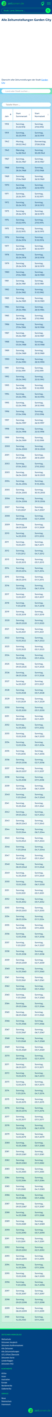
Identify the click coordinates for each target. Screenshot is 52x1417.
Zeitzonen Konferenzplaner (12, 1345)
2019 (7, 611)
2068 (7, 1038)
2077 (7, 1116)
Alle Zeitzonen (7, 1348)
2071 (7, 1064)
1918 (7, 124)
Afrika (3, 1373)
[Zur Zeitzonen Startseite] (12, 3)
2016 (7, 585)
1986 (7, 324)
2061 (7, 977)
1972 (7, 202)
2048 (7, 864)
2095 (7, 1273)
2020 (7, 620)
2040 (7, 794)
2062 (7, 986)
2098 (7, 1299)
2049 (7, 873)
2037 (7, 768)
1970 (7, 185)
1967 (7, 159)
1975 (7, 228)
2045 (7, 838)
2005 (7, 489)
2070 (7, 1055)
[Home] (39, 1410)
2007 (7, 507)
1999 (7, 437)
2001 (7, 455)
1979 (7, 263)
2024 (7, 655)
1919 (7, 132)
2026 (7, 672)
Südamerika (6, 1388)
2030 (7, 707)
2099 (7, 1308)
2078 (7, 1125)
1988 (7, 341)
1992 (7, 376)
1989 (7, 350)
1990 (7, 359)
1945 (7, 150)
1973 (7, 211)
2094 (7, 1264)
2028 (7, 690)
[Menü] (49, 3)
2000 (7, 446)
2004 (7, 481)
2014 (7, 568)
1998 (7, 428)
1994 (7, 394)
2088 (7, 1212)
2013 (7, 559)
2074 (7, 1090)
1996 (7, 411)
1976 (7, 237)
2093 (7, 1256)
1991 (7, 368)
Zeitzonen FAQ (7, 1364)
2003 (7, 472)
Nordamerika (6, 1385)
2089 (7, 1221)
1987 (7, 333)
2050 (7, 881)
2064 (7, 1003)
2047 (7, 855)
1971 (7, 193)
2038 (7, 777)
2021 (7, 629)
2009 (7, 524)
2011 (7, 542)
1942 (7, 141)
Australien (5, 1379)
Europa (4, 1382)
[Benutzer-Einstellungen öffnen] (43, 3)
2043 (7, 820)
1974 (7, 220)
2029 (7, 698)
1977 (7, 246)
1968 (7, 167)
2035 (7, 751)
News (3, 1398)
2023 (7, 646)
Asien (3, 1376)
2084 (7, 1177)
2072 (7, 1073)
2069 (7, 1047)
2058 (7, 951)
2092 (7, 1247)
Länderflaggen (7, 1360)
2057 (7, 942)
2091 (7, 1238)
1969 (7, 176)
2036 (7, 759)
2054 (7, 916)
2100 (7, 1317)
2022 (7, 637)
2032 (7, 725)
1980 (7, 272)
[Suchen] (48, 10)
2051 (7, 890)
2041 (7, 803)
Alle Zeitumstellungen (10, 1351)
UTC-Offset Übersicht (10, 1354)
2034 (7, 742)
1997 (7, 420)
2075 (7, 1099)
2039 (7, 785)
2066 (7, 1021)
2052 (7, 899)
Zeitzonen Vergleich (9, 1342)
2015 (7, 577)
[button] (10, 115)
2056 (7, 933)
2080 (7, 1142)
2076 (7, 1108)
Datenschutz (6, 1401)
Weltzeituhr (6, 1339)
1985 (7, 315)
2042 (7, 812)
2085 (7, 1186)
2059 (7, 960)
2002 (7, 463)
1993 (7, 385)
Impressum (6, 1404)
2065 (7, 1012)
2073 (7, 1082)
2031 (7, 716)
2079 (7, 1134)
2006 (7, 498)
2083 (7, 1169)
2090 (7, 1230)
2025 (7, 664)
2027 (7, 681)
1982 (7, 289)
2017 (7, 594)
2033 (7, 733)
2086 (7, 1195)
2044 (7, 829)
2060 (7, 968)
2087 (7, 1203)
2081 (7, 1151)
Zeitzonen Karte (7, 1357)
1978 (7, 254)
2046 (7, 846)
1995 (7, 402)
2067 (7, 1029)
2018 (7, 603)
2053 (7, 907)
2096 (7, 1282)
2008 (7, 516)
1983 (7, 298)
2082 (7, 1160)
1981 (7, 280)
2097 (7, 1290)
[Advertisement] (26, 50)
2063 (7, 994)
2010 (7, 533)
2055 (7, 925)
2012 (7, 550)
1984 (7, 307)
